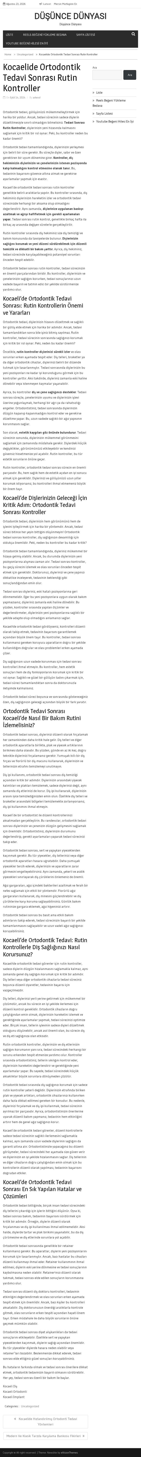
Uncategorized (30, 1406)
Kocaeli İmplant (14, 1397)
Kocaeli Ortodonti (15, 1391)
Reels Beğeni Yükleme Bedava (44, 34)
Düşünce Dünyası (70, 16)
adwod (36, 97)
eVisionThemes (69, 1452)
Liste (9, 34)
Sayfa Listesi (85, 34)
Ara (95, 67)
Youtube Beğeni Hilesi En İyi (27, 43)
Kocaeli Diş (10, 1386)
